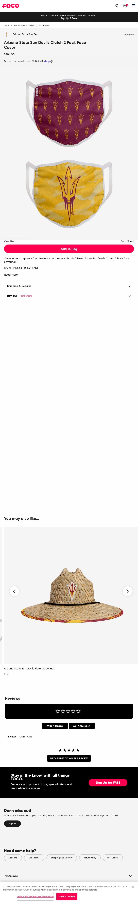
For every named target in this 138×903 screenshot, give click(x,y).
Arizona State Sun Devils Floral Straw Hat (29, 668)
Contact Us (34, 858)
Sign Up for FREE (108, 782)
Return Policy (90, 858)
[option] (69, 17)
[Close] (132, 887)
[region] (69, 892)
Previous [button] (14, 591)
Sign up (12, 824)
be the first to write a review (69, 758)
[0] (125, 5)
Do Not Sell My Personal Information (35, 897)
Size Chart (127, 241)
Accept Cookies (67, 897)
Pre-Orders (112, 858)
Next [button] (128, 591)
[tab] (55, 726)
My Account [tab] (11, 875)
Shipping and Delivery (62, 858)
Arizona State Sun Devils (26, 34)
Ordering (13, 858)
